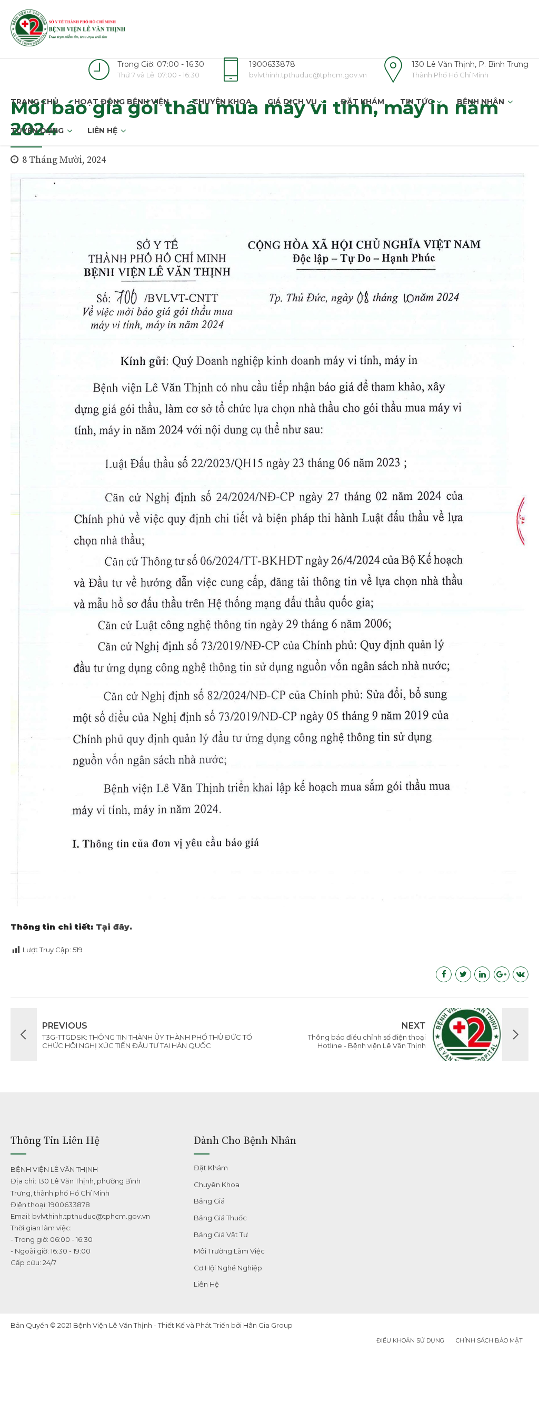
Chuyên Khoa (222, 101)
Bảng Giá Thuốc (220, 1217)
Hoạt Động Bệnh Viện (121, 101)
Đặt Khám (362, 101)
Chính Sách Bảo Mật (489, 1340)
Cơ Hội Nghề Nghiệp (228, 1268)
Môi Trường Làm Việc (229, 1251)
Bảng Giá (209, 1201)
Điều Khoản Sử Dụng (410, 1340)
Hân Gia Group (268, 1325)
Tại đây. (114, 927)
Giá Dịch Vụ (292, 101)
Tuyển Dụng (37, 130)
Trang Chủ (34, 101)
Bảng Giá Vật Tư (221, 1234)
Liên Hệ (102, 130)
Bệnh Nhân (480, 101)
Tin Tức (416, 101)
